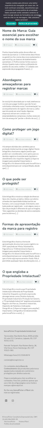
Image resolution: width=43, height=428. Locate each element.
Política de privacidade (12, 424)
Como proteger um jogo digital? (20, 131)
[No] (40, 16)
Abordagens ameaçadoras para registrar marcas (16, 84)
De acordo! (11, 23)
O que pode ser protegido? (14, 181)
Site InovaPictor (9, 421)
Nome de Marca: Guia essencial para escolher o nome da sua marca (20, 34)
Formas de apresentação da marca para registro (21, 226)
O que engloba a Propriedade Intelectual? (21, 274)
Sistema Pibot (24, 421)
